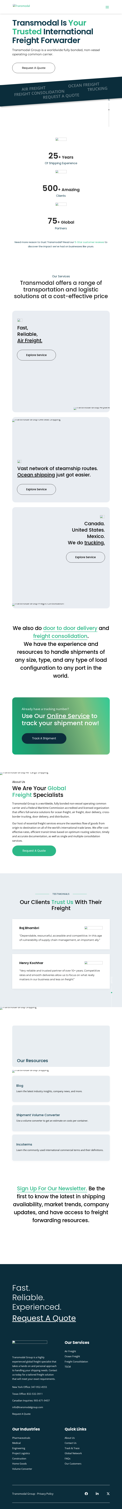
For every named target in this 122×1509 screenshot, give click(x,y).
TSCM (68, 1366)
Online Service (68, 716)
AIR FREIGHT (33, 88)
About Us (70, 1437)
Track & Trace (72, 1448)
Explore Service (36, 355)
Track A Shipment (44, 738)
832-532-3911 (35, 1393)
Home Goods (19, 1463)
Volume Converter (22, 1468)
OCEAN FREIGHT (84, 85)
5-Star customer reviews (89, 242)
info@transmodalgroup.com (27, 1407)
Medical (16, 1442)
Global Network (73, 1453)
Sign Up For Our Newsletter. (52, 1188)
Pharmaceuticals (21, 1437)
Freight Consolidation (76, 1361)
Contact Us (70, 1442)
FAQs (67, 1458)
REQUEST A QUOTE (61, 96)
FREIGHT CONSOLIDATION (39, 92)
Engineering (18, 1448)
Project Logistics (21, 1453)
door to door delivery (70, 628)
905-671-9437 (42, 1400)
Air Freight (70, 1351)
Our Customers (73, 1463)
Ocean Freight (72, 1356)
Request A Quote (33, 67)
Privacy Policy (45, 1493)
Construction (19, 1458)
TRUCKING (97, 88)
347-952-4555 (39, 1387)
